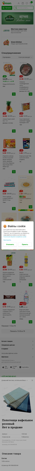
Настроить (7, 240)
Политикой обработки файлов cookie (14, 237)
